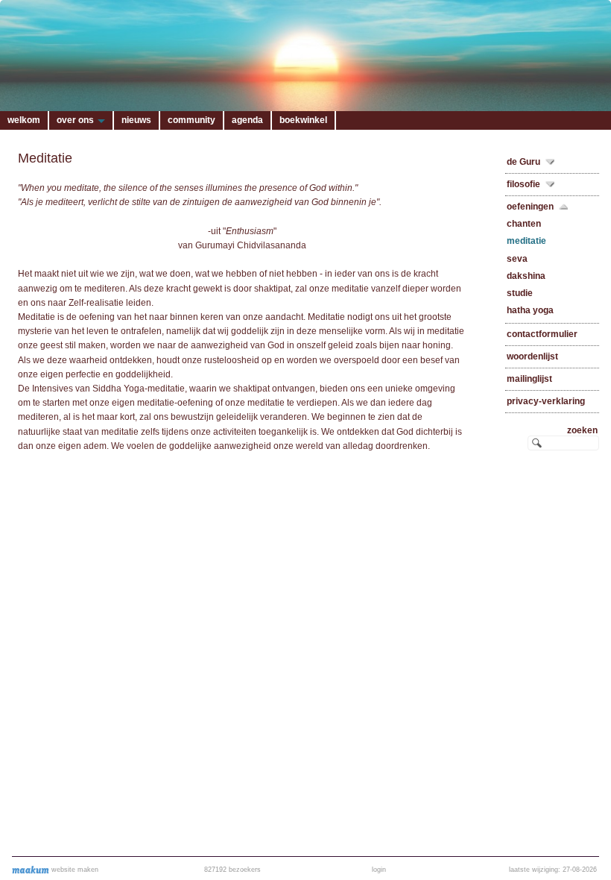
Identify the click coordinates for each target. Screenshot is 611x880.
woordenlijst (532, 356)
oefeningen (530, 206)
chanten (524, 224)
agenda (247, 120)
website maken (73, 869)
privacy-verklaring (546, 401)
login (379, 869)
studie (520, 293)
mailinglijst (529, 379)
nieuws (136, 120)
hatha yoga (530, 310)
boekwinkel (303, 120)
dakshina (526, 276)
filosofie (523, 184)
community (191, 120)
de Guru (523, 162)
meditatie (526, 241)
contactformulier (542, 334)
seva (517, 259)
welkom (23, 120)
